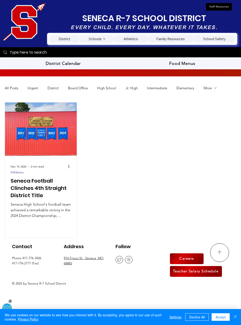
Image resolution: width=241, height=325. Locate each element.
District (53, 88)
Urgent (33, 88)
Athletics (17, 172)
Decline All (197, 317)
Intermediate (157, 88)
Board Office (78, 88)
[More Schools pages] (104, 39)
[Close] (235, 317)
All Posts (11, 88)
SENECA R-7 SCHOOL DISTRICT (144, 18)
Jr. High (132, 88)
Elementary (185, 88)
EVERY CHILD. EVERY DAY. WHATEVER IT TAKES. (144, 27)
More (208, 88)
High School (106, 88)
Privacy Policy (28, 319)
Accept (221, 317)
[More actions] (70, 166)
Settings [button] (175, 317)
